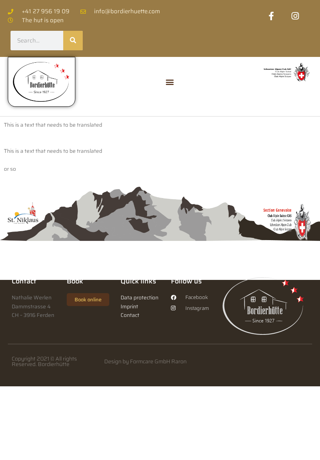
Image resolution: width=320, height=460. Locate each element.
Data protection (139, 297)
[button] (169, 81)
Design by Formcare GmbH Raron (145, 361)
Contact (130, 315)
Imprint (129, 306)
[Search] (73, 40)
